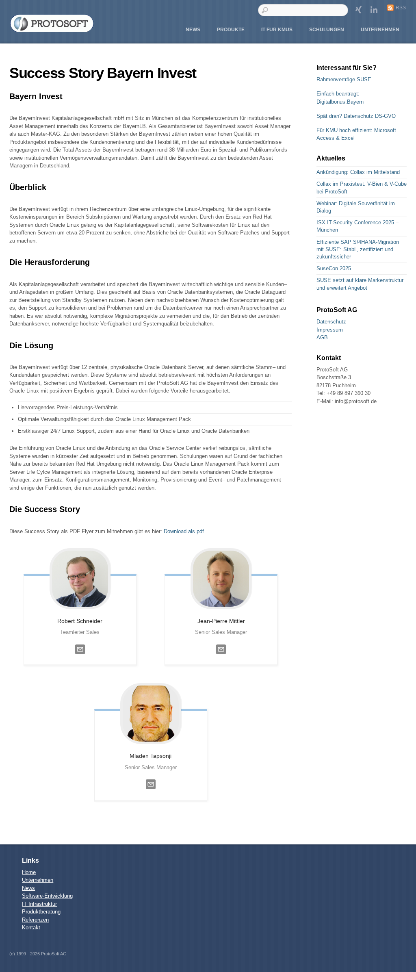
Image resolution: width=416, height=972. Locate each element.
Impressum (329, 330)
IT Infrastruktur (39, 904)
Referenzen (35, 920)
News (193, 30)
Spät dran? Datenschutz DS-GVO (356, 116)
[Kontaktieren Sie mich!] (80, 656)
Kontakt (31, 927)
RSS (401, 8)
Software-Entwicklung (47, 896)
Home (29, 872)
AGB (322, 337)
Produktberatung (41, 912)
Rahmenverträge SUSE (343, 79)
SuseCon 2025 (333, 268)
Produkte (231, 30)
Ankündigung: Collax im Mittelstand (358, 172)
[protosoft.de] (52, 30)
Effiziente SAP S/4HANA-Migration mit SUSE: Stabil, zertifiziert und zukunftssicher (357, 249)
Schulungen (326, 30)
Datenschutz (331, 322)
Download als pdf (184, 531)
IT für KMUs (276, 30)
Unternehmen (380, 30)
